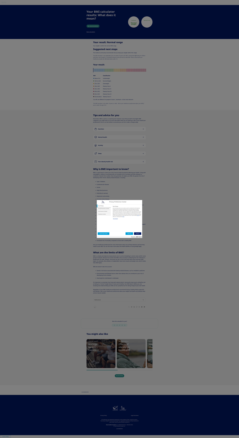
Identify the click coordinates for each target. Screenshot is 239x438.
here (138, 215)
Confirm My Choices (103, 233)
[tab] (104, 206)
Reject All (129, 233)
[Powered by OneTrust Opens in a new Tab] (137, 237)
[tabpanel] (127, 213)
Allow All (137, 233)
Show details (115, 218)
